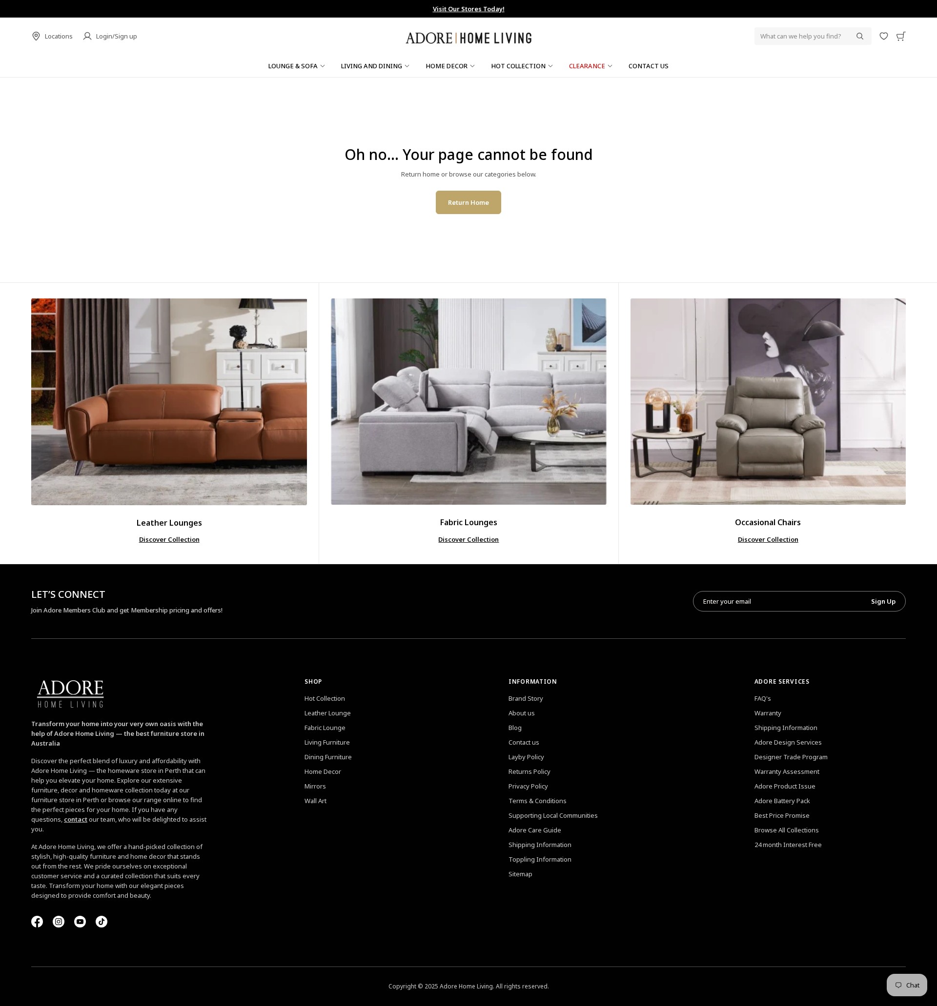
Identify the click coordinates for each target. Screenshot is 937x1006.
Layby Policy (526, 756)
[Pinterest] (80, 921)
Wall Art (315, 800)
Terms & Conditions (538, 800)
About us (522, 713)
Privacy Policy (528, 786)
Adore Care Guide (535, 830)
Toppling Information (540, 859)
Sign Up (883, 601)
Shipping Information (540, 844)
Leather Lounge (328, 713)
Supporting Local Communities (553, 815)
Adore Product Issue (784, 786)
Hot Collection (325, 698)
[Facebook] (37, 921)
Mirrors (315, 786)
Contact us (524, 742)
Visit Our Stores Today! (389, 8)
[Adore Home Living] (468, 36)
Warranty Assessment (786, 771)
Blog (515, 727)
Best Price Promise (782, 815)
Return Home (468, 202)
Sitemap (520, 873)
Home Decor (323, 771)
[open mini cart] (901, 36)
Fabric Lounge (325, 727)
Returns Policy (529, 771)
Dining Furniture (328, 756)
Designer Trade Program (791, 756)
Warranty (767, 713)
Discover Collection (169, 539)
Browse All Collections (786, 830)
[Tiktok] (101, 921)
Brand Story (526, 698)
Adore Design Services (788, 742)
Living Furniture (327, 742)
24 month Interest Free (788, 844)
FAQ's (762, 698)
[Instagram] (58, 921)
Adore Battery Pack (782, 800)
